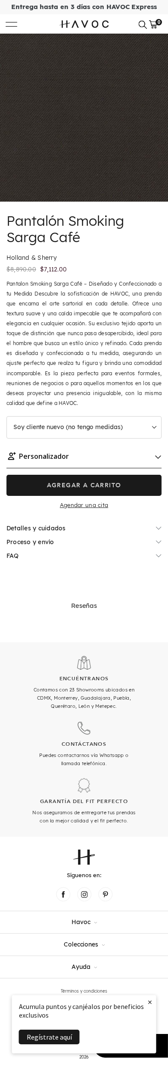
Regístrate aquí (49, 1037)
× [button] (150, 1001)
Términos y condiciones (84, 991)
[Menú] (11, 24)
